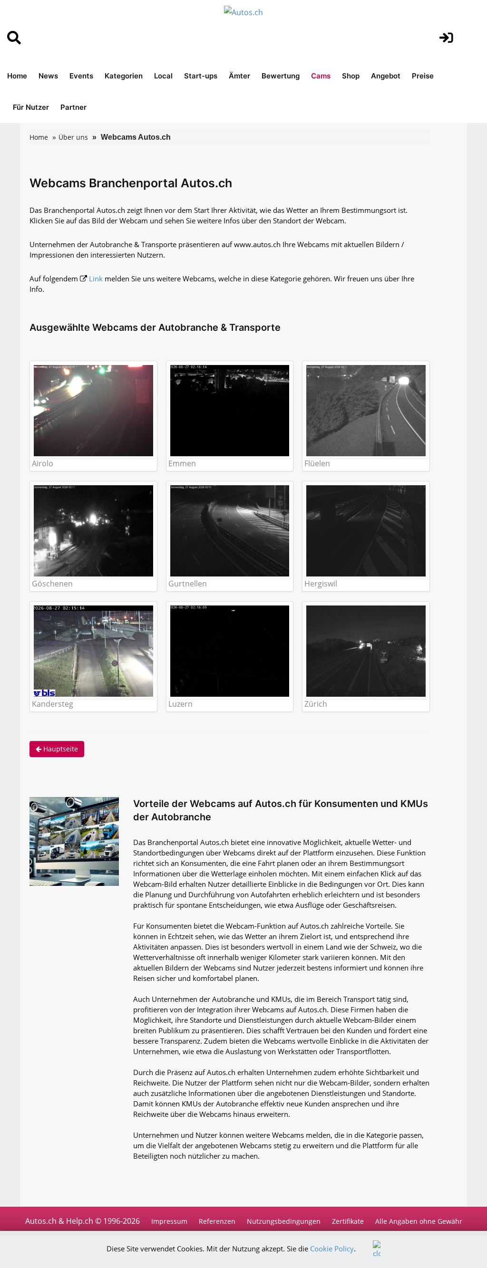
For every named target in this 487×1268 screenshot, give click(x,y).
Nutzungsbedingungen (284, 1221)
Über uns (73, 137)
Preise (423, 75)
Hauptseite (59, 748)
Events (81, 75)
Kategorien (124, 75)
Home (17, 75)
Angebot (385, 75)
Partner (73, 107)
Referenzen (217, 1221)
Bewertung (281, 75)
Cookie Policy (332, 1248)
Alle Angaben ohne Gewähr (418, 1221)
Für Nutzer (31, 107)
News (48, 75)
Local (163, 75)
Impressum (169, 1221)
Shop (351, 75)
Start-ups (200, 75)
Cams (321, 75)
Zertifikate (348, 1221)
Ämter (239, 75)
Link (96, 278)
